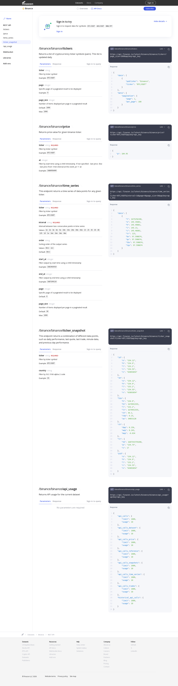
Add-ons (52, 657)
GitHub (133, 645)
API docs (52, 648)
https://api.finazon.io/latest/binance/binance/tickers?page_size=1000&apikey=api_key (138, 55)
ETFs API (25, 651)
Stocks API (26, 648)
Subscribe (150, 8)
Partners (107, 657)
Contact (106, 667)
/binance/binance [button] (55, 48)
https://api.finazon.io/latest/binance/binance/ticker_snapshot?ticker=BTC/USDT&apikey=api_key (140, 337)
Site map (73, 676)
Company (99, 3)
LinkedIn (134, 651)
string (47, 70)
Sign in (151, 3)
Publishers (26, 660)
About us (107, 645)
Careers (106, 651)
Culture (106, 648)
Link (161, 49)
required (54, 145)
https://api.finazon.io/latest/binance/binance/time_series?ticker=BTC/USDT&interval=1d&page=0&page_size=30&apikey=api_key (140, 194)
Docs (89, 3)
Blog (105, 660)
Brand (106, 654)
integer (47, 85)
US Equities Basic (28, 645)
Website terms (50, 676)
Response (57, 64)
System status (81, 648)
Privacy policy (63, 676)
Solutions (79, 651)
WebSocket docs (55, 651)
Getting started (54, 645)
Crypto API (26, 654)
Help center (80, 645)
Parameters (45, 64)
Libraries (52, 654)
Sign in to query (94, 64)
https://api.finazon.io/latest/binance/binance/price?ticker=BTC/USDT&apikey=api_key (137, 133)
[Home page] (27, 3)
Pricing (106, 664)
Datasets (79, 3)
